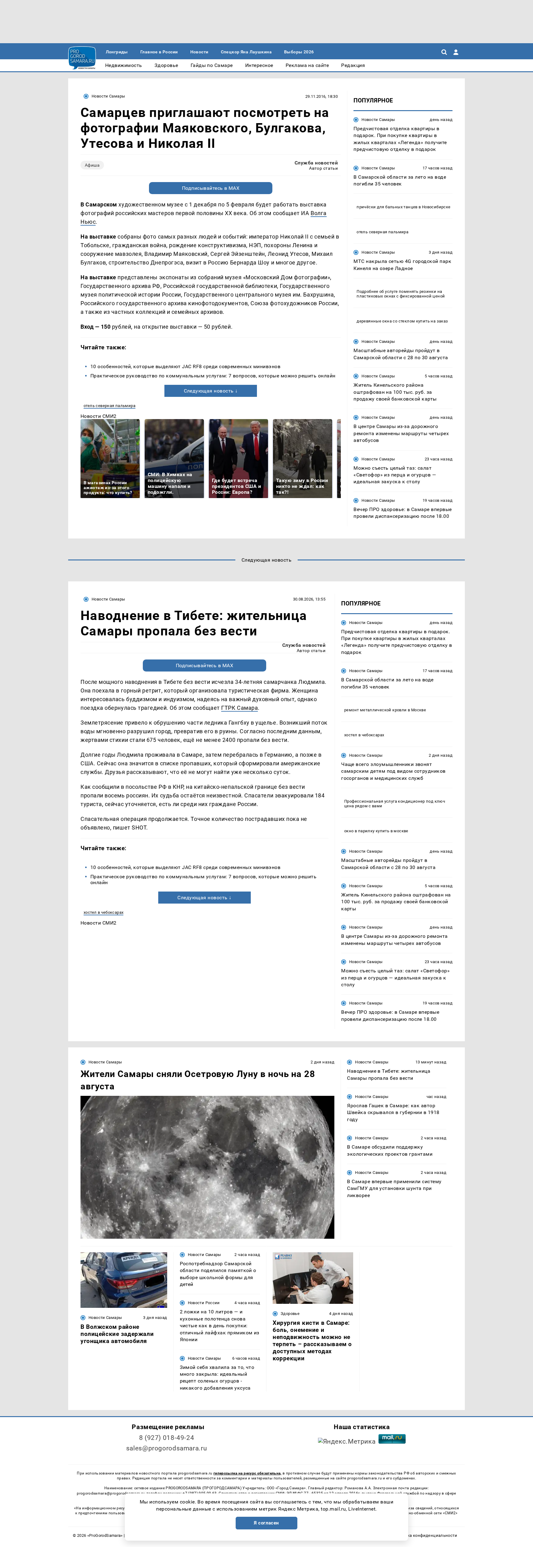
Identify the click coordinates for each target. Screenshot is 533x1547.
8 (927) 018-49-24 (166, 1437)
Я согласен (266, 1523)
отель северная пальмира (109, 405)
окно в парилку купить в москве (376, 831)
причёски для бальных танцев (387, 207)
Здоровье (290, 1313)
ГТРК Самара (239, 708)
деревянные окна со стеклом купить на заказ (402, 321)
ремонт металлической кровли (375, 710)
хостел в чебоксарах (103, 912)
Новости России (204, 1302)
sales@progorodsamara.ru (166, 1448)
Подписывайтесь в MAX (211, 188)
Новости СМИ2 (99, 416)
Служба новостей (316, 163)
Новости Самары (108, 96)
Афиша (92, 165)
